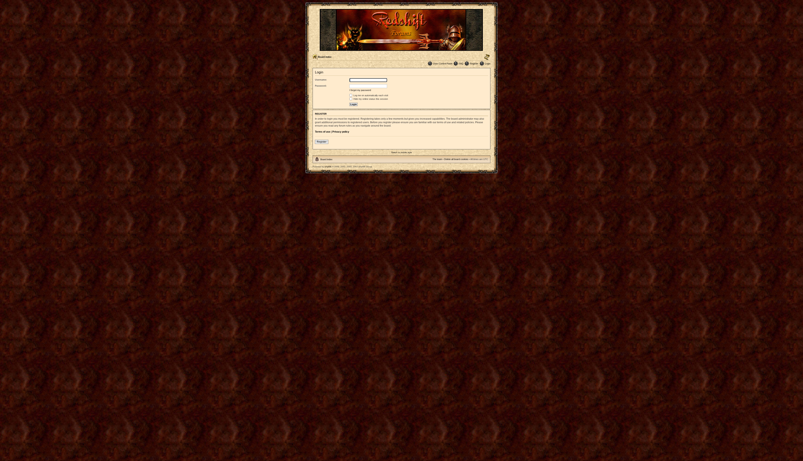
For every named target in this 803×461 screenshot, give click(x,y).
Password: (321, 86)
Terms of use (322, 131)
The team (437, 159)
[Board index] (402, 49)
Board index (324, 57)
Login (487, 63)
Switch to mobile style (401, 152)
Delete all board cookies (456, 159)
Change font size (486, 57)
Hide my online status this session (370, 99)
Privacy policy (340, 131)
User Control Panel (442, 63)
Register (474, 63)
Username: (321, 79)
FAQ (461, 63)
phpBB (328, 166)
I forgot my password (360, 90)
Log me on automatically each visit (370, 95)
